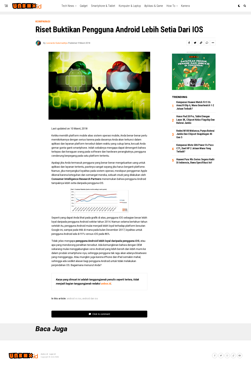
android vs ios (74, 298)
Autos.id (44, 354)
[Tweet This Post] (195, 42)
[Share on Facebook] (189, 42)
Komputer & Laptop (130, 6)
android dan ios (90, 298)
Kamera (185, 6)
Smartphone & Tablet (103, 6)
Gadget (84, 6)
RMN (57, 357)
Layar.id (52, 354)
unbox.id (106, 283)
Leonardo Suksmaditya (57, 43)
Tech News (67, 6)
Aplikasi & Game (153, 6)
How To (170, 6)
